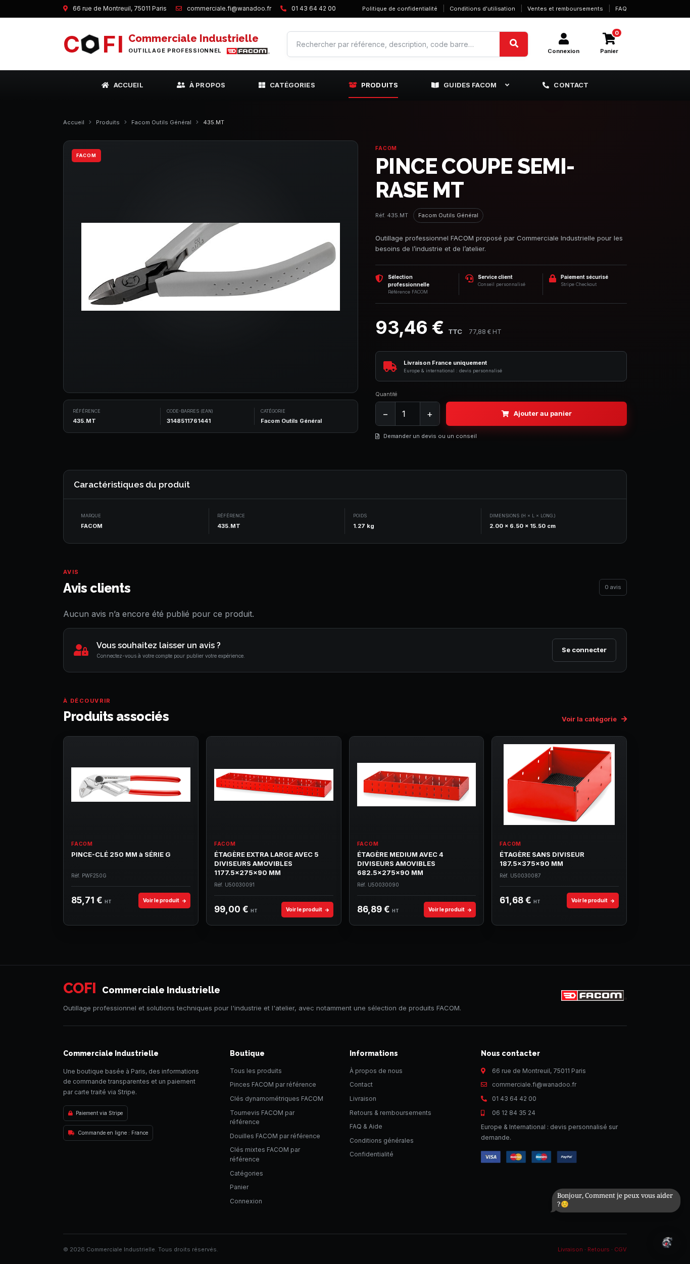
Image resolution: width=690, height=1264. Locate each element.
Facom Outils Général (161, 122)
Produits (379, 85)
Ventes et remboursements (565, 9)
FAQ (621, 9)
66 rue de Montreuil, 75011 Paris (539, 1071)
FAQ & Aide (366, 1126)
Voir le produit (161, 900)
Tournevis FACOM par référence (262, 1117)
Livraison (363, 1098)
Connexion (246, 1201)
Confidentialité (371, 1154)
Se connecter (584, 650)
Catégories (292, 85)
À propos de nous (376, 1071)
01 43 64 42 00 (514, 1098)
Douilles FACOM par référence (275, 1136)
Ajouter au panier (543, 413)
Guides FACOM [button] (470, 85)
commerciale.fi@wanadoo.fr (534, 1084)
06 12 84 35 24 (513, 1112)
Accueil (128, 85)
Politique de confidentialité (399, 9)
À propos (207, 85)
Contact (571, 85)
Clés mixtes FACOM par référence (265, 1154)
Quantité (386, 394)
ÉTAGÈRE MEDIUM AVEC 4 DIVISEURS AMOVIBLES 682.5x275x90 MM (400, 863)
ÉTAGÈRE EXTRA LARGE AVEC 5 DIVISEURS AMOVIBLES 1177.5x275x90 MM (266, 863)
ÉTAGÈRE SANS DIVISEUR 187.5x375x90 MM (542, 858)
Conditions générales (382, 1140)
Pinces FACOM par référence (273, 1084)
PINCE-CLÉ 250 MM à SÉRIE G (121, 854)
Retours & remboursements (390, 1112)
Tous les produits (256, 1071)
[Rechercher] (514, 44)
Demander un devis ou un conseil (430, 436)
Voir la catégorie (590, 719)
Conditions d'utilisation (482, 9)
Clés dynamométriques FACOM (276, 1098)
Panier (239, 1187)
